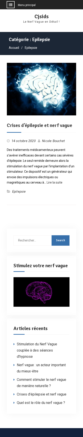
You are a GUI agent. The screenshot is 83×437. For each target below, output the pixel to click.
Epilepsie (19, 192)
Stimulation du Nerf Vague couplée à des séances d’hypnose (37, 350)
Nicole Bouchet (53, 141)
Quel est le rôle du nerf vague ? (41, 403)
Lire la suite (54, 182)
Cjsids (42, 16)
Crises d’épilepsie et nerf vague (39, 125)
